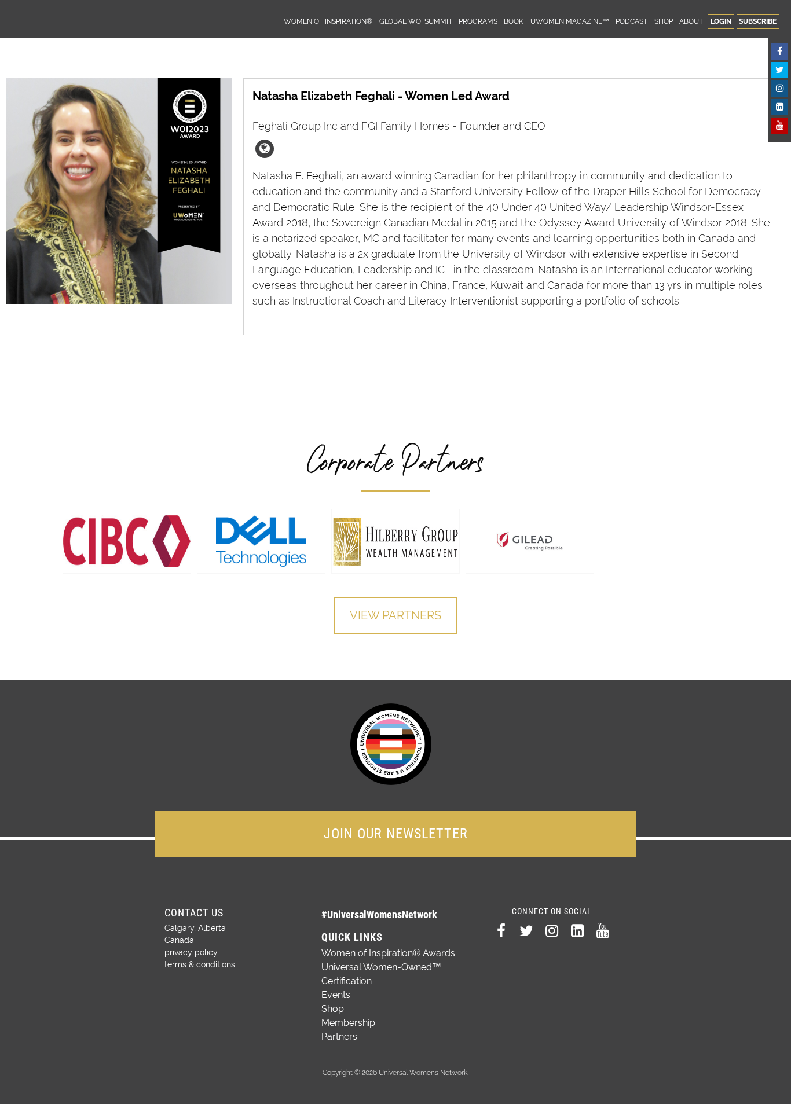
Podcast (631, 21)
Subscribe (758, 21)
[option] (127, 541)
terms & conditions (199, 964)
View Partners (395, 615)
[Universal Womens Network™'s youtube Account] (779, 126)
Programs (478, 21)
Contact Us (194, 913)
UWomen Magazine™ (569, 21)
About (691, 21)
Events (335, 994)
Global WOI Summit (415, 21)
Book (513, 21)
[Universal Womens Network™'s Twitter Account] (779, 70)
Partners (339, 1036)
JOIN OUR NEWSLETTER (396, 834)
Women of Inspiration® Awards (388, 953)
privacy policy (191, 952)
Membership (348, 1022)
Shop (663, 21)
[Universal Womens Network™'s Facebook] (779, 51)
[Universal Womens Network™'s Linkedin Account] (779, 107)
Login (721, 21)
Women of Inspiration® (328, 21)
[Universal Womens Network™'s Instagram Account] (779, 88)
